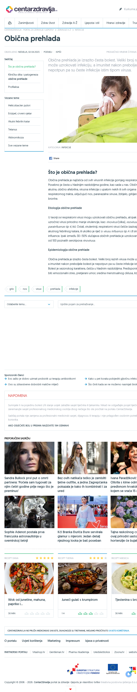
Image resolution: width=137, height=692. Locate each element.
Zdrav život (48, 23)
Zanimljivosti (26, 23)
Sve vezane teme (18, 145)
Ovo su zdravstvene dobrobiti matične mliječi (33, 384)
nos (25, 289)
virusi (38, 289)
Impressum (73, 641)
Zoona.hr (119, 652)
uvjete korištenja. (119, 630)
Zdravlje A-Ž (69, 23)
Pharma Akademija (79, 652)
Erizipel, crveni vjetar (20, 113)
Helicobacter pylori (19, 105)
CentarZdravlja (31, 9)
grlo (11, 289)
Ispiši (58, 51)
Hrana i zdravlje (115, 23)
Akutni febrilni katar (19, 121)
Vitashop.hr (38, 652)
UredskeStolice (101, 652)
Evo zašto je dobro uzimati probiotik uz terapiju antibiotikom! (42, 378)
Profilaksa (13, 87)
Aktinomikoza (16, 137)
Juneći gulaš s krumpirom (80, 600)
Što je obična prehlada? (22, 66)
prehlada (55, 289)
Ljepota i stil (92, 23)
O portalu (10, 641)
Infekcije (79, 29)
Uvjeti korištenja (32, 641)
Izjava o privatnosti (97, 641)
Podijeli (48, 51)
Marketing (54, 641)
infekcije (73, 289)
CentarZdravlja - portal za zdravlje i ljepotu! (29, 29)
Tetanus (12, 129)
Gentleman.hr (56, 652)
